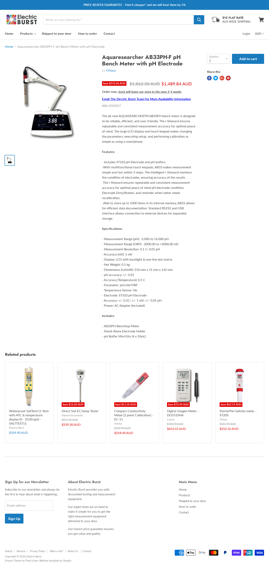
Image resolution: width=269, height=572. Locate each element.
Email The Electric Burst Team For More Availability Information (146, 99)
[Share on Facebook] (209, 78)
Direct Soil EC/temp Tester (80, 411)
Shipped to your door (56, 33)
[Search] (199, 19)
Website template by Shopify (55, 560)
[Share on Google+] (222, 78)
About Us (73, 551)
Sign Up (14, 518)
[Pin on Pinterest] (228, 78)
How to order (87, 33)
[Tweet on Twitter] (215, 78)
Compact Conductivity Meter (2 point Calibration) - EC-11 (133, 415)
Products (26, 33)
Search (8, 551)
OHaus (111, 70)
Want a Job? (56, 551)
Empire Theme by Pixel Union (21, 560)
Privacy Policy (37, 551)
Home (9, 33)
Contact (109, 33)
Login (246, 33)
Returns (21, 551)
